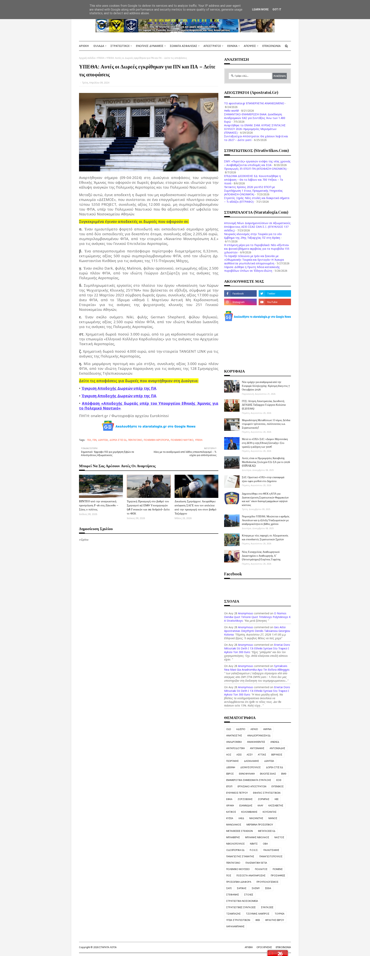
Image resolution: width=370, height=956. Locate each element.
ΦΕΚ (257, 920)
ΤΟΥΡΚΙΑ (279, 913)
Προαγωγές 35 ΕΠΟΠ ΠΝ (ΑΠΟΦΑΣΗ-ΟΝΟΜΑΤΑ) (255, 168)
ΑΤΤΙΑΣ (262, 754)
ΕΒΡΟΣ (230, 773)
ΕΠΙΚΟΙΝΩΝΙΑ (283, 947)
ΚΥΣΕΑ (229, 818)
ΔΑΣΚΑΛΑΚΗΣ (251, 761)
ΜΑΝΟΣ (272, 818)
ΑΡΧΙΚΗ (249, 947)
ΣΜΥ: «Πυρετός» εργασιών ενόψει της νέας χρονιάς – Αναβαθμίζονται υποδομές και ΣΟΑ (257, 163)
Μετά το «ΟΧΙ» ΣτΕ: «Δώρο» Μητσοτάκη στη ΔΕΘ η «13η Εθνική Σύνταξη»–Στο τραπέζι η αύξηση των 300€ (265, 442)
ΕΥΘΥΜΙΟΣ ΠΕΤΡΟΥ (237, 792)
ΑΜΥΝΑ (267, 729)
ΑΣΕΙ (238, 754)
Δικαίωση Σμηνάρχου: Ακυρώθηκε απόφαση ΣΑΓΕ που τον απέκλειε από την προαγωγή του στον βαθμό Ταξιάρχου (195, 507)
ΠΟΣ (228, 875)
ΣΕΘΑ (268, 888)
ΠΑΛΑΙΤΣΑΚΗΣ (271, 850)
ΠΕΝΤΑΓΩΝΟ (135, 440)
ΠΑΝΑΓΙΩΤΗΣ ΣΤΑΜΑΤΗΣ (240, 856)
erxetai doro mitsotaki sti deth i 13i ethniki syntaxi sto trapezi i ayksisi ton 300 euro (257, 648)
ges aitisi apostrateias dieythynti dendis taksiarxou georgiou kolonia (257, 630)
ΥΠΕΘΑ (100, 58)
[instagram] (240, 302)
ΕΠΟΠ (229, 786)
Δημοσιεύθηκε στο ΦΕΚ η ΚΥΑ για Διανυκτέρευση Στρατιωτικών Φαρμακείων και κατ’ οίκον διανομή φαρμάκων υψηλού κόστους (265, 499)
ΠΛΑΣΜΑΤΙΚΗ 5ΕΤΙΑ (256, 862)
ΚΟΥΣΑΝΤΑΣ (270, 812)
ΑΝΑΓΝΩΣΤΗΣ (234, 735)
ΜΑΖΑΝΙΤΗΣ (256, 818)
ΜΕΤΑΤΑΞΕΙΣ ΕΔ (266, 831)
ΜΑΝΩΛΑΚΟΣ (233, 824)
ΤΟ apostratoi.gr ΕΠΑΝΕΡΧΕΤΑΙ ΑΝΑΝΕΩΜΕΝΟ (254, 103)
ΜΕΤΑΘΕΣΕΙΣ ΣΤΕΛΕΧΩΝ (239, 831)
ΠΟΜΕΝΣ (278, 869)
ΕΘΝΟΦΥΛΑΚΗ (247, 773)
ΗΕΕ (276, 799)
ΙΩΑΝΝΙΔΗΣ (245, 805)
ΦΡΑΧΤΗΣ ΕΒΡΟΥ (274, 920)
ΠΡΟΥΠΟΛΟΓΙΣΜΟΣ (267, 881)
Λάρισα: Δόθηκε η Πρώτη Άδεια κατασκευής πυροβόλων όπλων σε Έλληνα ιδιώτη (252, 268)
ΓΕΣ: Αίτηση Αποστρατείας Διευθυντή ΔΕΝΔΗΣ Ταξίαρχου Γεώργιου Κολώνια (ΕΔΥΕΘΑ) (264, 404)
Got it (276, 9)
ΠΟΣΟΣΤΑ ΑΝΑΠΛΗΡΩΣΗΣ (251, 875)
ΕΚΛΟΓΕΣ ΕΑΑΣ (268, 773)
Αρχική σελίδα (87, 58)
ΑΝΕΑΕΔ (274, 742)
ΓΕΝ (94, 440)
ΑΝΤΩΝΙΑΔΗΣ (277, 748)
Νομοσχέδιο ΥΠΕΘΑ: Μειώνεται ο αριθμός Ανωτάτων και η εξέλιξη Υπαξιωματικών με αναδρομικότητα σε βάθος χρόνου (265, 520)
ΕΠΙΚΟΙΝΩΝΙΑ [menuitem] (271, 46)
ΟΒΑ (265, 843)
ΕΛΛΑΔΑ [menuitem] (98, 46)
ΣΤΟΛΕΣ (248, 894)
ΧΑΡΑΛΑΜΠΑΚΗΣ (235, 926)
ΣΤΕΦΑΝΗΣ (232, 894)
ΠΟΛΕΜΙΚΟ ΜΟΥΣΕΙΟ (238, 869)
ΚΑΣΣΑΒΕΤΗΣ (275, 805)
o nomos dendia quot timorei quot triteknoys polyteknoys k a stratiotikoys (257, 616)
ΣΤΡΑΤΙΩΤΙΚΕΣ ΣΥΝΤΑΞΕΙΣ (241, 907)
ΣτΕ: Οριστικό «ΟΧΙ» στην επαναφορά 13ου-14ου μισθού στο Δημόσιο (263, 479)
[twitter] (275, 293)
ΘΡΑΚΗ (230, 805)
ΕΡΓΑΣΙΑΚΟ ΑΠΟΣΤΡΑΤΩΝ (252, 786)
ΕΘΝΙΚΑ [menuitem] (232, 46)
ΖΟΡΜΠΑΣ (263, 799)
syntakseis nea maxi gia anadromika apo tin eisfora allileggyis (256, 667)
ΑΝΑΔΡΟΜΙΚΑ (234, 742)
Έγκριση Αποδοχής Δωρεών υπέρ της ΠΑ (118, 388)
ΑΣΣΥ (250, 754)
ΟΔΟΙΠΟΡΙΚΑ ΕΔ (235, 850)
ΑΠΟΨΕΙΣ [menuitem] (250, 46)
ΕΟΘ (278, 780)
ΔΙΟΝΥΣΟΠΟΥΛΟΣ (250, 767)
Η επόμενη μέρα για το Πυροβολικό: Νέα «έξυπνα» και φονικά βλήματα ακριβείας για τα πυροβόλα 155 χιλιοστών (256, 248)
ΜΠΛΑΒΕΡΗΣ (233, 837)
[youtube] (275, 302)
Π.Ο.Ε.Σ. (254, 850)
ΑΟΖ (228, 754)
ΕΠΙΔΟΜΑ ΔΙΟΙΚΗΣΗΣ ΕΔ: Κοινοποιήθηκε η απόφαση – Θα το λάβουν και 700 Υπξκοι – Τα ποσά (253, 179)
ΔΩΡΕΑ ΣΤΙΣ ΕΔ (118, 440)
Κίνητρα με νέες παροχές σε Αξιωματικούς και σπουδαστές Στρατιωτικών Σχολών (265, 537)
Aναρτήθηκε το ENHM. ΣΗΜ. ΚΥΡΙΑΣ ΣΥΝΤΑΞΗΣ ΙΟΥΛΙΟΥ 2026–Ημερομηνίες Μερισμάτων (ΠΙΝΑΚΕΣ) (255, 128)
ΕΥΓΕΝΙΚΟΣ (278, 786)
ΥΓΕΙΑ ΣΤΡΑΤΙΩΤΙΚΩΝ (238, 920)
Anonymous (245, 613)
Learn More (260, 9)
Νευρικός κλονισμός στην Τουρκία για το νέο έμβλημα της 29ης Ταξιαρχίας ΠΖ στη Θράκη (253, 235)
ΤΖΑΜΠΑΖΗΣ (233, 913)
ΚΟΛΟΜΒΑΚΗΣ (249, 812)
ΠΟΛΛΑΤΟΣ (261, 869)
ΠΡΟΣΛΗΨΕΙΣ (278, 875)
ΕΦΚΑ (229, 799)
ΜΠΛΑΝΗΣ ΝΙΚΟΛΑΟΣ (257, 837)
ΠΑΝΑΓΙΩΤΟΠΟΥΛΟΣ (271, 856)
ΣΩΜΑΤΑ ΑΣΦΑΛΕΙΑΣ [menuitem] (183, 46)
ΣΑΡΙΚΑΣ (241, 888)
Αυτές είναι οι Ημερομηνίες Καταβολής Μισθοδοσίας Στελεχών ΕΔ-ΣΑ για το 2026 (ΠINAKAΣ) (266, 461)
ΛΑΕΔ (241, 818)
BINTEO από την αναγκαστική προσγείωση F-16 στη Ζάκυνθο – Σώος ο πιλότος (98, 505)
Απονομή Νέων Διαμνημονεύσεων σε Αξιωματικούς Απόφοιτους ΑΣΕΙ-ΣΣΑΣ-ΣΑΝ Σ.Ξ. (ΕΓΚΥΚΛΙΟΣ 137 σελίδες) (257, 226)
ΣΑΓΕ (229, 888)
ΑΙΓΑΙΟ (254, 729)
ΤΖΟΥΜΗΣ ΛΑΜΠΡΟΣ (257, 913)
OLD (228, 729)
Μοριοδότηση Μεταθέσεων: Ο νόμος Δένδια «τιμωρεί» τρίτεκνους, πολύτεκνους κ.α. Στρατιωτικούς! (266, 423)
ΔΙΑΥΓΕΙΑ (103, 440)
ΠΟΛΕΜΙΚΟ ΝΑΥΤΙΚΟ (182, 440)
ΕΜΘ (283, 773)
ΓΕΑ (89, 440)
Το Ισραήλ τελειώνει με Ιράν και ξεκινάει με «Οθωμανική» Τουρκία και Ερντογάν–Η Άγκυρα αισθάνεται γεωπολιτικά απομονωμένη (254, 259)
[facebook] (240, 293)
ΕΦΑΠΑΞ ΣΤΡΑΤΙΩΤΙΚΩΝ (266, 792)
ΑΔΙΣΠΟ (240, 729)
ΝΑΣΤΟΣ (279, 837)
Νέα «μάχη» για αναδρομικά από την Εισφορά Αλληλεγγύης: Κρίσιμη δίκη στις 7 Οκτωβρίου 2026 (266, 385)
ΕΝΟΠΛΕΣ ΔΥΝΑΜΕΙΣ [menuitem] (149, 46)
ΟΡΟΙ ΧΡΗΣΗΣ (264, 947)
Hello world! (231, 110)
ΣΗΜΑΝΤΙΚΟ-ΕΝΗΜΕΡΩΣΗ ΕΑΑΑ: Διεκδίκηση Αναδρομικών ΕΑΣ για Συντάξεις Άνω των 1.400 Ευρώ (254, 117)
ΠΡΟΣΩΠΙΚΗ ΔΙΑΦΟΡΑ (238, 881)
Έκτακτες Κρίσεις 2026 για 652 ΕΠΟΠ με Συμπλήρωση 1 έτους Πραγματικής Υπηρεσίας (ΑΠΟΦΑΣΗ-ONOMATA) (253, 190)
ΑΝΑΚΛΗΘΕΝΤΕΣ (256, 742)
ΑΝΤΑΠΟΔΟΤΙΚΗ (235, 748)
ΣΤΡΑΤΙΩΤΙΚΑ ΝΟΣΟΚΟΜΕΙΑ (242, 901)
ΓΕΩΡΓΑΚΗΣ (232, 761)
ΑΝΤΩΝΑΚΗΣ (257, 748)
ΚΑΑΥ (260, 805)
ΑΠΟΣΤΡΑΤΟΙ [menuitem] (212, 46)
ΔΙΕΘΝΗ (230, 767)
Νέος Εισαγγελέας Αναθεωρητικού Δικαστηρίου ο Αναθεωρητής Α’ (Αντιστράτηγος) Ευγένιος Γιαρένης (261, 555)
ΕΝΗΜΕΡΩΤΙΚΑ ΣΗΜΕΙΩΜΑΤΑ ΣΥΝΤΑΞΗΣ (248, 780)
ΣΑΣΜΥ (256, 888)
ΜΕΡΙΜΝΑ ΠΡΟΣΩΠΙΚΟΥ (259, 824)
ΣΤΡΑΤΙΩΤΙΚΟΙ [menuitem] (120, 46)
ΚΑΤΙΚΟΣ (231, 812)
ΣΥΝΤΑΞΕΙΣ (267, 907)
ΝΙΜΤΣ (254, 843)
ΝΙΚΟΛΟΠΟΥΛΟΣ (235, 843)
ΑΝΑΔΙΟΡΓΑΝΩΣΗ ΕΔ (259, 735)
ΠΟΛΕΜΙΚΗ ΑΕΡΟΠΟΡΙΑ (156, 440)
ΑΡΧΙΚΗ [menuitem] (84, 46)
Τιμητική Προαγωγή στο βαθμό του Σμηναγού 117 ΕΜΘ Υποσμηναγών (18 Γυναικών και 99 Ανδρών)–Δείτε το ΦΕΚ (148, 507)
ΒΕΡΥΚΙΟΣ (276, 754)
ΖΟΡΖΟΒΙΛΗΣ (245, 799)
